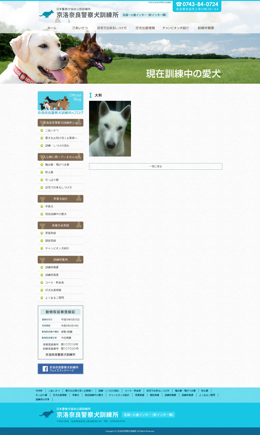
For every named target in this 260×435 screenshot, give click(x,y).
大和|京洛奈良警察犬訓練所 (159, 2)
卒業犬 (49, 206)
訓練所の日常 (42, 399)
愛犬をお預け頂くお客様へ (61, 137)
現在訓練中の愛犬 (56, 214)
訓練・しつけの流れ (57, 145)
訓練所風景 (52, 274)
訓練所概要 (206, 28)
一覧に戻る (156, 166)
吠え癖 (49, 172)
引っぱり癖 (52, 179)
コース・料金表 (54, 282)
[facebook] (60, 373)
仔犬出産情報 (145, 28)
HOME (52, 28)
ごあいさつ (79, 28)
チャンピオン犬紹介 (175, 28)
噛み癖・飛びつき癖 (57, 164)
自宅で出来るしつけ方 (112, 28)
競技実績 (50, 240)
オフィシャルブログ (60, 103)
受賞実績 (50, 233)
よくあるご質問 (54, 297)
